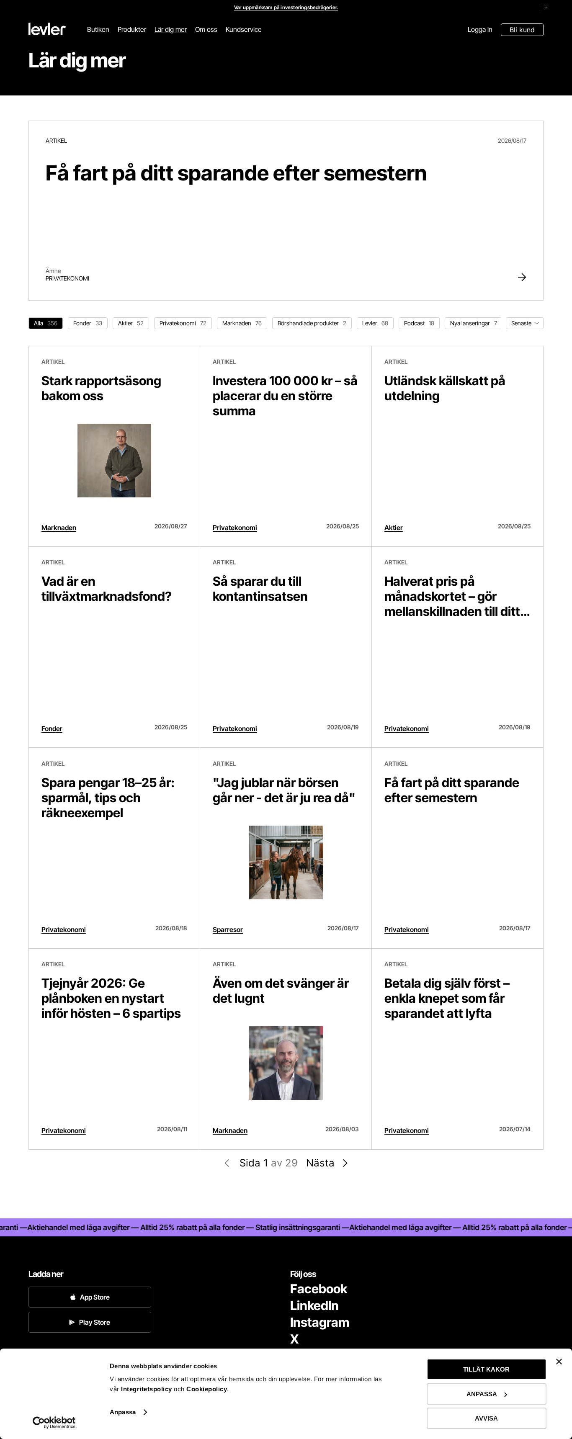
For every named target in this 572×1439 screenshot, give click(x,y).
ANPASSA (481, 1394)
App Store (95, 1297)
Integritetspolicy (147, 1389)
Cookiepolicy (206, 1389)
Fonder (51, 728)
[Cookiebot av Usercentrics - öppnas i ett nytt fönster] (54, 1422)
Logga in (480, 29)
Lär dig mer (171, 29)
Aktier (393, 527)
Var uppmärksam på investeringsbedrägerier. (286, 7)
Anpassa (123, 1412)
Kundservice (244, 29)
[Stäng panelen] (559, 1361)
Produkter (132, 29)
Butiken (98, 29)
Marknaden (58, 527)
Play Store (94, 1322)
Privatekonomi (67, 278)
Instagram (319, 1322)
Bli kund (522, 30)
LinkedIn (314, 1305)
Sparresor (228, 929)
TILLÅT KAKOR (486, 1369)
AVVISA (486, 1418)
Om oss (206, 29)
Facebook (318, 1288)
